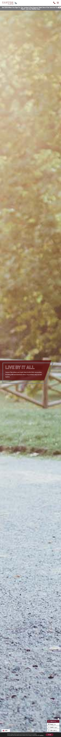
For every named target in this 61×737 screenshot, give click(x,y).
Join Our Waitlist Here (33, 9)
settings (41, 735)
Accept (49, 734)
